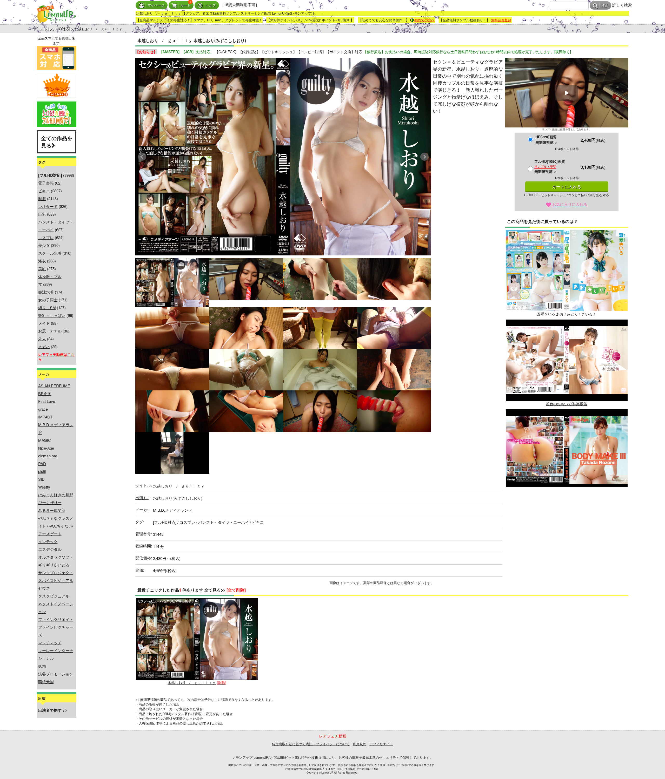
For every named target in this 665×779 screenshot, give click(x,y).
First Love (46, 401)
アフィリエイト (381, 743)
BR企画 (44, 393)
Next (424, 157)
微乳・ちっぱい (51, 315)
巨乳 (42, 214)
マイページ (156, 5)
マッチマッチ (50, 642)
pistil (42, 471)
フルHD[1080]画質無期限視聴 (549, 166)
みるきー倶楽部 (51, 510)
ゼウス (44, 588)
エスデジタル (50, 549)
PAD (42, 463)
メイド (44, 323)
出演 (142, 497)
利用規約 (359, 743)
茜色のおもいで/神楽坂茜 (566, 403)
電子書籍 (46, 183)
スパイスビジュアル (55, 580)
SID (41, 479)
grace (43, 409)
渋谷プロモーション (55, 673)
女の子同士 (48, 299)
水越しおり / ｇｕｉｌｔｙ (192, 682)
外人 (42, 338)
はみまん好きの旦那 (55, 494)
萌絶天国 (46, 681)
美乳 (42, 268)
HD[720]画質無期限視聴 (546, 139)
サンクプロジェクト (55, 572)
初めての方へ (424, 19)
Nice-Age (46, 448)
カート (185, 5)
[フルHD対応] (59, 28)
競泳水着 (46, 292)
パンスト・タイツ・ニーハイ (223, 522)
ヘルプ (211, 5)
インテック (48, 541)
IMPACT (45, 416)
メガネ (44, 346)
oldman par (47, 455)
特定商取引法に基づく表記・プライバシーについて (311, 743)
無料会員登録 (501, 19)
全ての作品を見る (56, 141)
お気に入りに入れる (569, 204)
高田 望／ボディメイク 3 (566, 493)
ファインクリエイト (55, 619)
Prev (142, 157)
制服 (42, 198)
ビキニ (44, 190)
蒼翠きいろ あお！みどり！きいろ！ (566, 313)
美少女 (44, 245)
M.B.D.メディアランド (172, 510)
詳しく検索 (622, 5)
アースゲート (50, 533)
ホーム (38, 28)
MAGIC (44, 440)
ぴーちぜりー (50, 502)
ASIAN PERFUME (54, 385)
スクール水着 (50, 253)
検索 (604, 6)
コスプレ (46, 237)
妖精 (42, 666)
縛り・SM (47, 307)
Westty (44, 487)
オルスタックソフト (55, 557)
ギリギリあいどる (53, 564)
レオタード (48, 206)
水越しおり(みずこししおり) (177, 498)
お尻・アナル (50, 331)
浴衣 (42, 260)
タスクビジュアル (53, 596)
